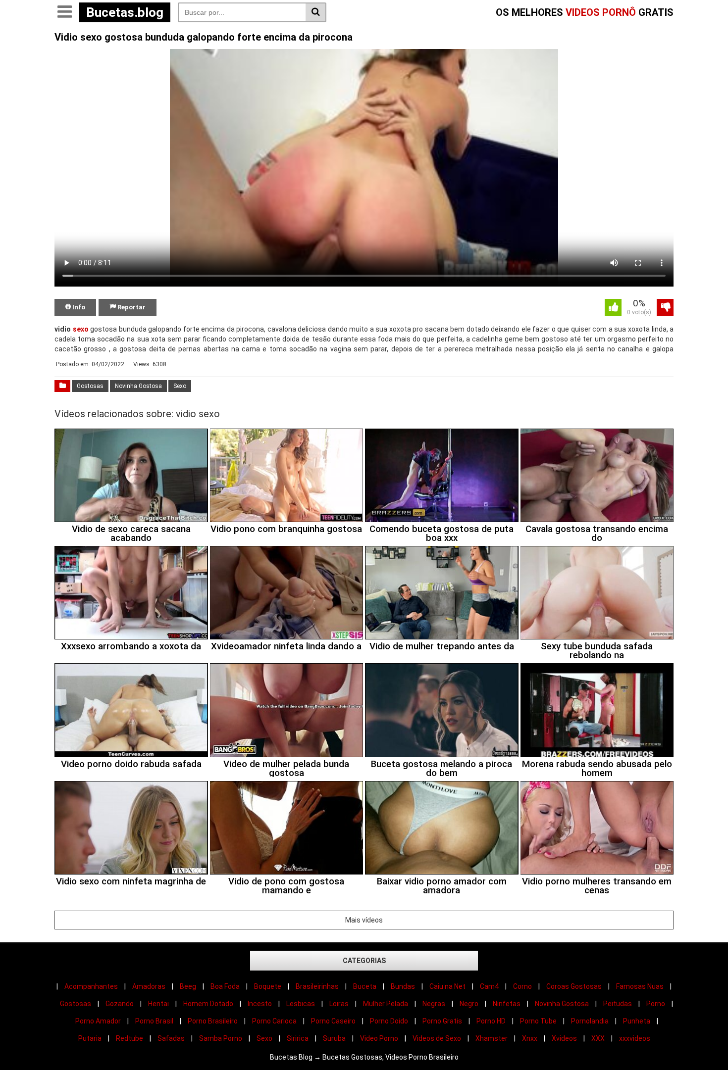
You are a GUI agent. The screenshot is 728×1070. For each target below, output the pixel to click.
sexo (81, 329)
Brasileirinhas (317, 986)
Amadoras (148, 986)
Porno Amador (98, 1021)
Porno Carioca (274, 1021)
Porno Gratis (442, 1021)
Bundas (403, 986)
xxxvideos (634, 1038)
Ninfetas (506, 1004)
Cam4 (489, 986)
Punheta (636, 1021)
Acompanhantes (91, 986)
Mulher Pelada (385, 1004)
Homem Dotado (208, 1004)
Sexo (179, 386)
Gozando (119, 1004)
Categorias (364, 961)
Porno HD (491, 1021)
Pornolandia (590, 1021)
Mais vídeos (364, 920)
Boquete (267, 986)
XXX (598, 1038)
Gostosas (90, 386)
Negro (469, 1004)
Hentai (158, 1004)
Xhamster (491, 1038)
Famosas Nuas (640, 986)
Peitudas (617, 1004)
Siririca (298, 1038)
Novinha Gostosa (138, 386)
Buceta (364, 986)
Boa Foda (225, 986)
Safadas (171, 1038)
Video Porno (379, 1038)
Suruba (334, 1038)
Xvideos (564, 1038)
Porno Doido (389, 1021)
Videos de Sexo (437, 1038)
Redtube (129, 1038)
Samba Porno (220, 1038)
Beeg (188, 986)
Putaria (90, 1038)
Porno (655, 1004)
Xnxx (529, 1038)
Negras (433, 1004)
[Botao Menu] (64, 12)
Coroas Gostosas (574, 986)
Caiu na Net (447, 986)
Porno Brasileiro (213, 1021)
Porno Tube (538, 1021)
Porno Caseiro (333, 1021)
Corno (522, 986)
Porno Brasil (154, 1021)
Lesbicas (300, 1004)
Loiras (339, 1004)
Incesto (260, 1004)
